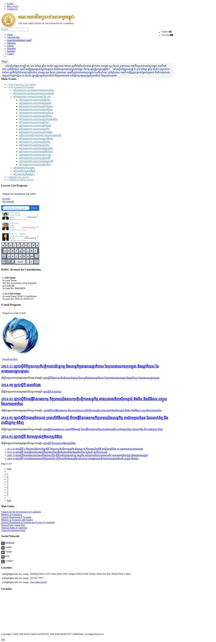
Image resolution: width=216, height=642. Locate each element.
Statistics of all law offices (21, 179)
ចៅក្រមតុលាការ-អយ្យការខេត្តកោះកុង (35, 155)
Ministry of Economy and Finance (17, 520)
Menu (4, 62)
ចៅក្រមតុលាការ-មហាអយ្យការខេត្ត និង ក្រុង (32, 96)
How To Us (12, 6)
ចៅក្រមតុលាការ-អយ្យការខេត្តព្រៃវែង (34, 142)
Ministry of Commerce (11, 514)
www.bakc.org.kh (38, 582)
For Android (8, 201)
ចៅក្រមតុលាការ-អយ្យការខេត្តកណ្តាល (35, 103)
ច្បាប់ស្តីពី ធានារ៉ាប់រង (52, 391)
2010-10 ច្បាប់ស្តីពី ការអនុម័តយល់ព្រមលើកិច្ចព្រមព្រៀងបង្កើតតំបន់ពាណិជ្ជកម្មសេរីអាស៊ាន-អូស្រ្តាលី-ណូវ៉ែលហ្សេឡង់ (57, 452)
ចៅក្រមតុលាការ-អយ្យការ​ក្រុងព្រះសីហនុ (36, 113)
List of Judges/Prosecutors (21, 87)
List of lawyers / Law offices (22, 84)
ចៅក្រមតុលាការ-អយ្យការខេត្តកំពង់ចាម (35, 106)
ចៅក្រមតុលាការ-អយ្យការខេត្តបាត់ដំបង (35, 109)
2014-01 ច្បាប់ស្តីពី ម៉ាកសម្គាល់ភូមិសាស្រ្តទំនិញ (31, 436)
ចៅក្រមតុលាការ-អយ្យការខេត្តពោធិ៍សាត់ (36, 138)
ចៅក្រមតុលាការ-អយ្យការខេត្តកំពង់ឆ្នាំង (35, 132)
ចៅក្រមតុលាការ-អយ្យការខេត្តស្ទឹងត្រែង (35, 151)
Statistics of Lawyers (19, 177)
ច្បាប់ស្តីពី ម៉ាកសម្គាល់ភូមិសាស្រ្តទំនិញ (59, 443)
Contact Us (12, 9)
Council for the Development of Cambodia (21, 512)
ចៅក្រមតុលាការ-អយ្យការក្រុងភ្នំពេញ (34, 100)
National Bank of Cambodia (14, 527)
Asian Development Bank (13, 530)
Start (9, 468)
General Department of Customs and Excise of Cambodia (28, 522)
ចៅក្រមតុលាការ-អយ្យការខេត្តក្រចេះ (34, 145)
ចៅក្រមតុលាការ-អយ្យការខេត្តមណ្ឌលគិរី (36, 161)
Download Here (9, 359)
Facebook (9, 542)
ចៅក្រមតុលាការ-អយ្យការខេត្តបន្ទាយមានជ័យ (38, 119)
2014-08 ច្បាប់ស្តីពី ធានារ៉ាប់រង (21, 385)
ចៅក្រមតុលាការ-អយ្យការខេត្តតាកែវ (34, 129)
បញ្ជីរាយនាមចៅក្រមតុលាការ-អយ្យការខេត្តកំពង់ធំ (40, 135)
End (9, 500)
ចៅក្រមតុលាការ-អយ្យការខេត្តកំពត (34, 122)
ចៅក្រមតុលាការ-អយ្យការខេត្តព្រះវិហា (35, 164)
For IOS (6, 199)
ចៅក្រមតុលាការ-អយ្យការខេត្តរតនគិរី (34, 158)
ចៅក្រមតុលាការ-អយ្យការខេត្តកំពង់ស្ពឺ (35, 126)
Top (3, 639)
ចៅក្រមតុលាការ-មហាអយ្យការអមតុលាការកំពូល (33, 90)
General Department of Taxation (16, 517)
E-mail (10, 3)
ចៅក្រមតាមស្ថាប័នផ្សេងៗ (24, 168)
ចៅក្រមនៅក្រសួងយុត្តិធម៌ (24, 171)
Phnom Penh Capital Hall (13, 525)
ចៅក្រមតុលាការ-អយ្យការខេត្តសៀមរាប (35, 116)
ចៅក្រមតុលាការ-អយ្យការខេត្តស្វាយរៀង (36, 148)
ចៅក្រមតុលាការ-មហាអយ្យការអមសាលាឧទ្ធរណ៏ (33, 93)
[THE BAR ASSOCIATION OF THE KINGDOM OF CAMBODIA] (38, 26)
